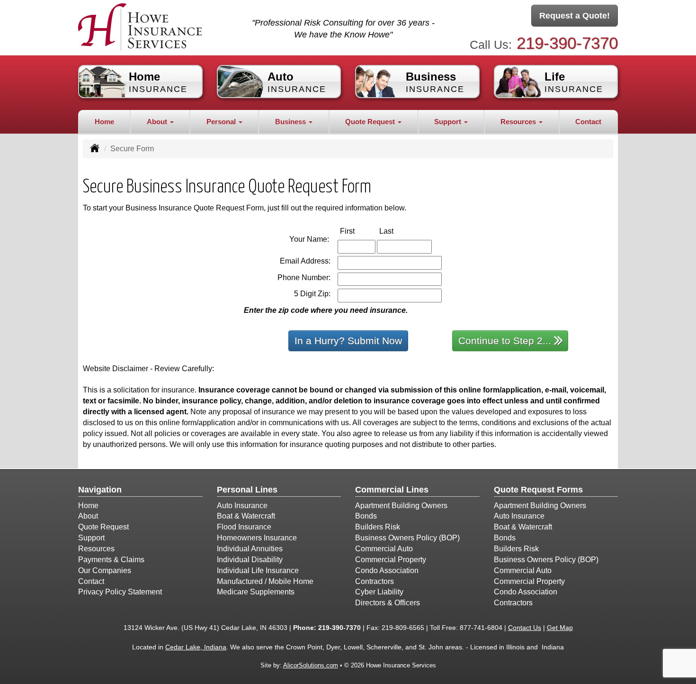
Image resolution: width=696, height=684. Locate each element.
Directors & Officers (387, 603)
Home (104, 122)
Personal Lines (247, 489)
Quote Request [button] (371, 122)
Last (396, 231)
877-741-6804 (481, 627)
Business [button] (291, 122)
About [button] (158, 122)
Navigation (100, 489)
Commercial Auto (384, 549)
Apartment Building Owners (401, 506)
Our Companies (104, 570)
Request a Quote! (574, 15)
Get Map (560, 627)
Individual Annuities (250, 549)
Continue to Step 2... (504, 340)
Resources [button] (519, 122)
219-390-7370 (567, 43)
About (88, 516)
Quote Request (103, 527)
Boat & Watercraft (246, 516)
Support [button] (448, 122)
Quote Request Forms (538, 489)
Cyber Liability (379, 592)
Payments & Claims (111, 560)
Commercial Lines (391, 489)
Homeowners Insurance (257, 538)
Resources (96, 549)
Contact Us (524, 627)
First (357, 231)
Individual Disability (250, 560)
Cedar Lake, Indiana (195, 647)
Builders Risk (377, 527)
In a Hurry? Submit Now (348, 340)
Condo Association (387, 570)
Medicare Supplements (255, 592)
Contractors (374, 581)
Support (91, 538)
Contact (588, 122)
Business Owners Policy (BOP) (407, 538)
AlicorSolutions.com (310, 665)
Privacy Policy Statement (120, 592)
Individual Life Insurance (258, 570)
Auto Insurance (242, 506)
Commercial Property (390, 560)
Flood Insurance (244, 527)
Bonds (366, 516)
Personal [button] (222, 122)
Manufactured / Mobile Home (265, 581)
